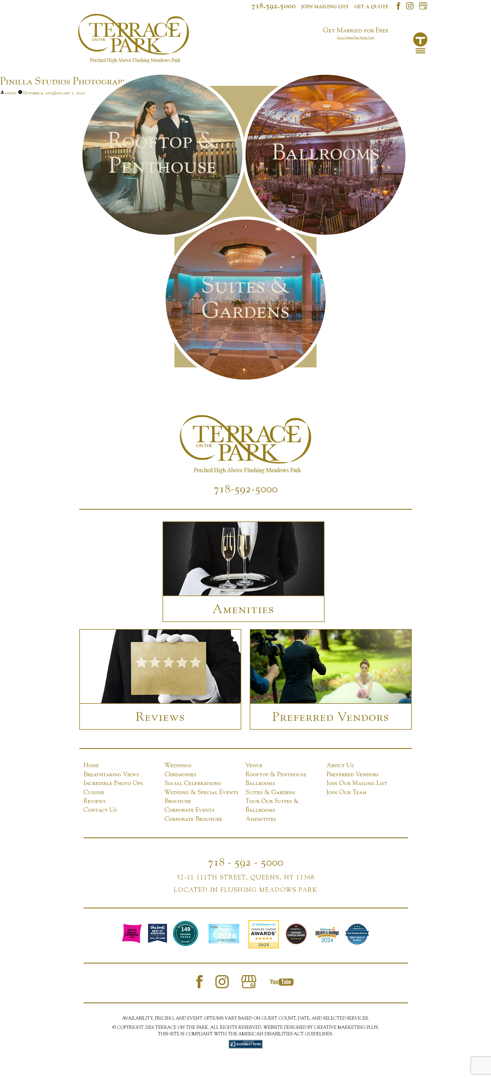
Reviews (95, 800)
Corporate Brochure (193, 818)
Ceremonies (180, 774)
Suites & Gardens (270, 792)
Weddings (178, 765)
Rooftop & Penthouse (276, 774)
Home (91, 765)
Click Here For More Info (356, 37)
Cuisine (94, 792)
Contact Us (100, 809)
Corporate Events (190, 809)
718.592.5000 (273, 5)
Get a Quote (371, 6)
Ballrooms (260, 782)
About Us (340, 765)
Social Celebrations (193, 782)
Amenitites (261, 818)
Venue (254, 765)
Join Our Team (346, 792)
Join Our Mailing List (356, 782)
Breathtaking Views (111, 774)
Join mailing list (325, 6)
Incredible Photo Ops (113, 782)
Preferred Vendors (352, 774)
